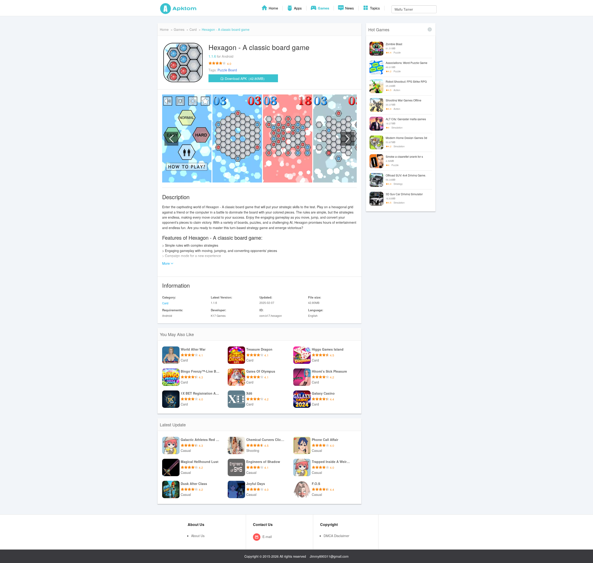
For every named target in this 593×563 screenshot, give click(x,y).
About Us (198, 535)
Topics (374, 8)
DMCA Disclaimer (336, 535)
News (349, 8)
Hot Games (378, 29)
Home (273, 8)
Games (323, 8)
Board (232, 70)
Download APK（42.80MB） (245, 78)
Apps (297, 8)
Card (193, 29)
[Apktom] (178, 8)
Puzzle (222, 70)
